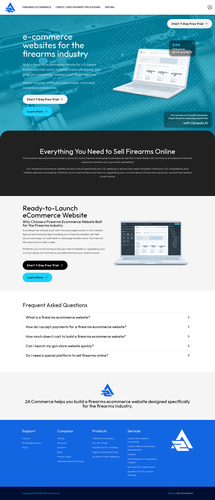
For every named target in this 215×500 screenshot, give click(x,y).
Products (62, 443)
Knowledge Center (31, 443)
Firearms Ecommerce (37, 7)
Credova (131, 454)
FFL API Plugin (100, 443)
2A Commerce (184, 493)
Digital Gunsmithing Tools (105, 452)
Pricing (110, 7)
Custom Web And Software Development (141, 448)
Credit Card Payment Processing (78, 7)
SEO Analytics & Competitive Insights (141, 461)
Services (61, 447)
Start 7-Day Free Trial (43, 99)
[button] (107, 317)
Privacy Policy (64, 456)
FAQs (25, 447)
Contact (26, 438)
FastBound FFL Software (105, 447)
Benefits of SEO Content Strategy (140, 473)
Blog (59, 452)
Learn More (35, 111)
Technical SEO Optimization (141, 467)
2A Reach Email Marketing (105, 456)
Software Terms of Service (70, 461)
